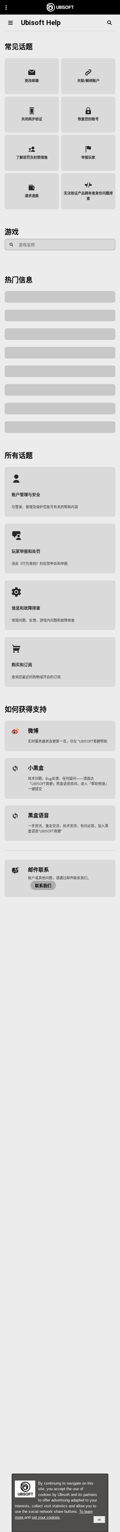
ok (99, 1519)
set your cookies (46, 1517)
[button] (32, 76)
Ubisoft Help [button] (41, 23)
